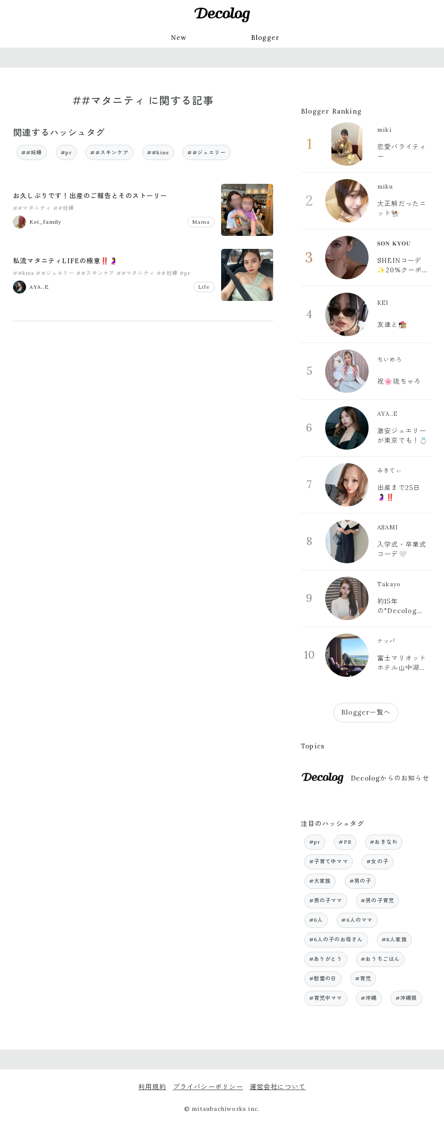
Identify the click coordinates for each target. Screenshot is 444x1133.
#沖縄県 (406, 998)
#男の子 (360, 881)
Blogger (265, 37)
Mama (201, 222)
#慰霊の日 (323, 978)
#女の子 (377, 861)
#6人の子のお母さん (336, 939)
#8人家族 (394, 939)
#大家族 (320, 881)
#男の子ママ (326, 900)
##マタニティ (32, 208)
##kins (158, 152)
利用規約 (152, 1087)
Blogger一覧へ (366, 712)
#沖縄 (369, 998)
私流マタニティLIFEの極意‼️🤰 (65, 261)
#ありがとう (326, 959)
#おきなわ (384, 842)
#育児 (363, 978)
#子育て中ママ (328, 861)
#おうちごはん (380, 959)
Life (204, 287)
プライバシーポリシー (208, 1087)
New (179, 37)
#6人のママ (356, 920)
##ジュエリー (206, 152)
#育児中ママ (326, 998)
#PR (345, 842)
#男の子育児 (377, 900)
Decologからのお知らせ (390, 778)
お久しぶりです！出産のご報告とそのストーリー (90, 196)
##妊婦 (31, 152)
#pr (66, 152)
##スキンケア (109, 152)
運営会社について (278, 1087)
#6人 (316, 920)
